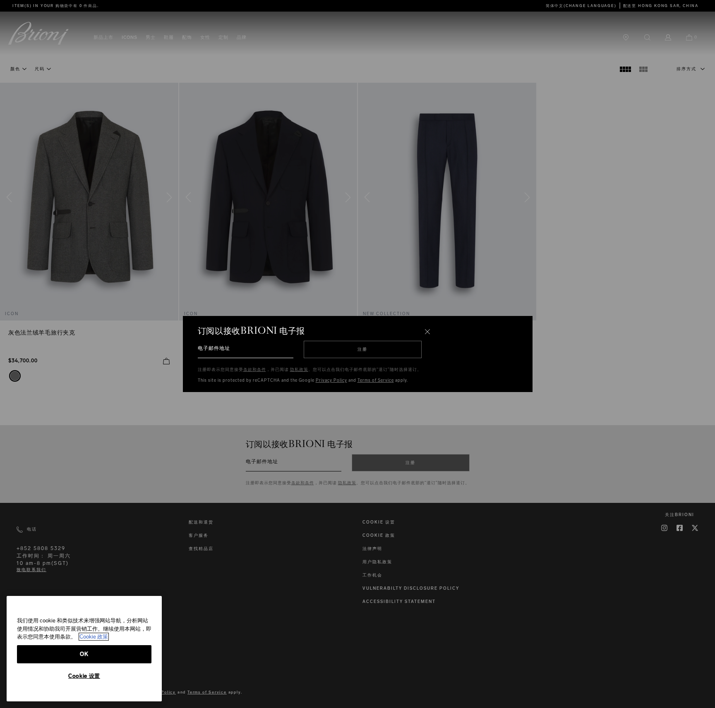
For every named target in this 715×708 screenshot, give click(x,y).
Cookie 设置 (84, 676)
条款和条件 (254, 369)
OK (84, 654)
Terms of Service (376, 380)
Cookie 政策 (93, 637)
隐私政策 (299, 369)
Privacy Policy (331, 380)
